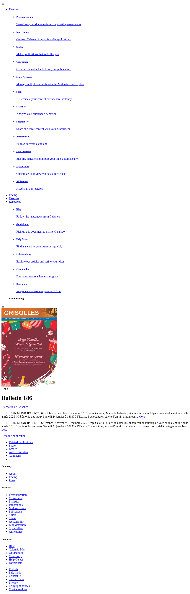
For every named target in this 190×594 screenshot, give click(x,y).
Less (4, 429)
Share (12, 518)
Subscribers (15, 511)
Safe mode (15, 572)
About (12, 473)
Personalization (18, 494)
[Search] (2, 307)
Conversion (15, 498)
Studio (13, 514)
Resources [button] (15, 201)
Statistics (14, 501)
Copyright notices (19, 585)
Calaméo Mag (17, 549)
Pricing (13, 195)
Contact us (15, 575)
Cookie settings (18, 589)
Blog (12, 546)
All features (15, 531)
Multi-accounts (17, 508)
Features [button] (14, 9)
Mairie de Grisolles (17, 406)
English (13, 569)
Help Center (16, 559)
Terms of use (16, 579)
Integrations (16, 504)
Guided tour (16, 552)
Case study (15, 556)
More (142, 416)
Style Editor (16, 528)
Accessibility (16, 521)
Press (12, 480)
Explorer (14, 198)
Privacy (13, 582)
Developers (15, 562)
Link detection (17, 525)
